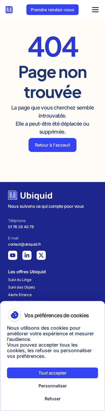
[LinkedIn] (27, 255)
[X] (41, 255)
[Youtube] (12, 255)
